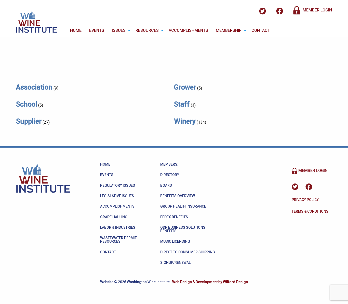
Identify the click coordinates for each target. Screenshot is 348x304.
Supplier (29, 121)
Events (96, 30)
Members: (169, 164)
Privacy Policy (305, 200)
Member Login (317, 10)
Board (166, 185)
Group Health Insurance (183, 206)
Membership (229, 30)
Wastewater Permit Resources (118, 239)
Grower (185, 87)
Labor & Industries (117, 227)
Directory (169, 175)
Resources (147, 30)
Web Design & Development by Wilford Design (210, 282)
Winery (185, 121)
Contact (260, 30)
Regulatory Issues (117, 185)
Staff (182, 104)
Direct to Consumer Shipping (187, 252)
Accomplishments (188, 30)
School (26, 104)
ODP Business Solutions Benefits (182, 229)
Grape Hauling (113, 217)
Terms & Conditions (310, 211)
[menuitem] (75, 30)
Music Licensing (175, 241)
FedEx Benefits (174, 217)
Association (34, 87)
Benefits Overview (177, 196)
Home (76, 30)
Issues (119, 30)
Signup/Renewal (175, 262)
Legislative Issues (117, 196)
